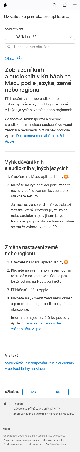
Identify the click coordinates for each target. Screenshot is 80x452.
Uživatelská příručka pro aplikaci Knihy (40, 16)
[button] (54, 5)
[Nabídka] (75, 5)
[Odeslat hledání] (9, 47)
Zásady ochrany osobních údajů (21, 439)
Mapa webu (35, 444)
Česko (6, 428)
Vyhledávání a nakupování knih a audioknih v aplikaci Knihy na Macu (39, 366)
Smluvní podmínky (53, 439)
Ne (58, 391)
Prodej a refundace (13, 444)
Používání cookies (56, 444)
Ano (33, 391)
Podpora (18, 403)
